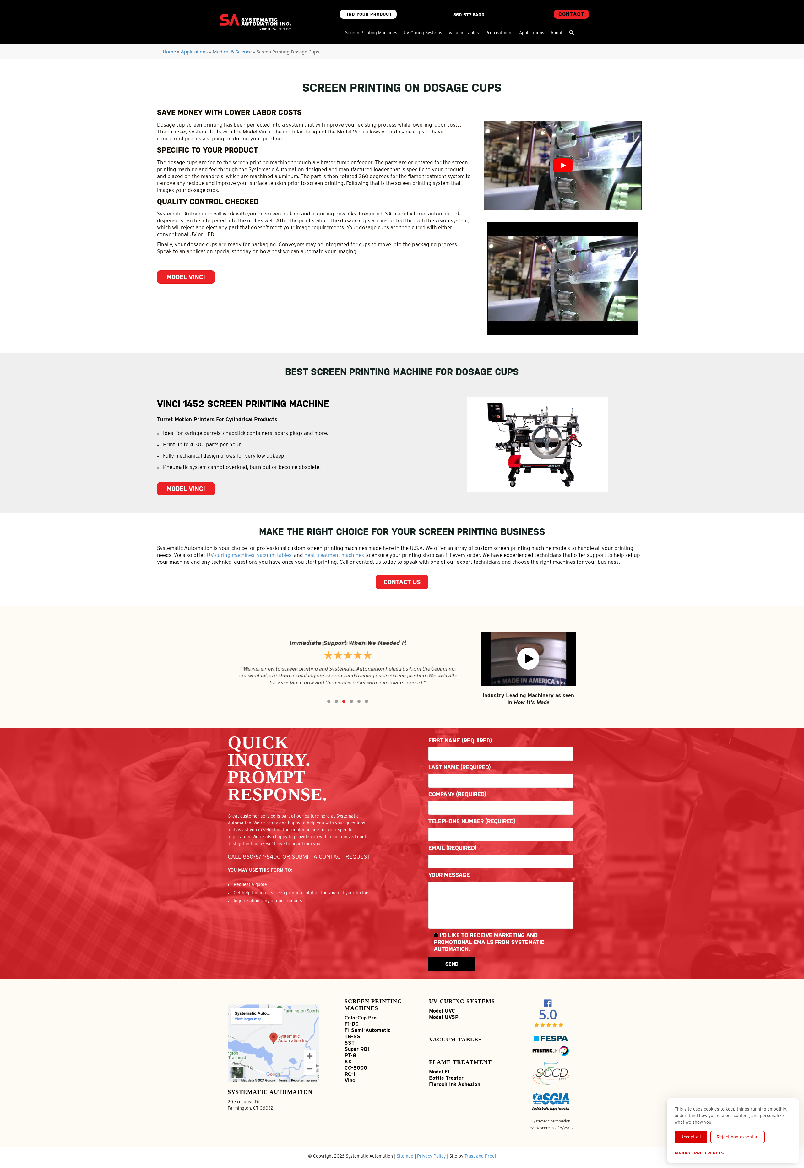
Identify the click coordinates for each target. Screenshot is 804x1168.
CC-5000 (356, 1068)
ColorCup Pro (361, 1018)
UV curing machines (230, 555)
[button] (572, 32)
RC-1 (350, 1074)
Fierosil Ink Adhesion (454, 1084)
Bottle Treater (446, 1078)
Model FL (440, 1072)
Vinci (351, 1081)
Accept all (691, 1136)
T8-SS (352, 1037)
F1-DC (352, 1024)
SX (348, 1062)
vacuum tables (274, 555)
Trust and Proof (480, 1156)
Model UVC (442, 1011)
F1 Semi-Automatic (368, 1030)
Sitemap (405, 1156)
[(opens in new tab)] (273, 1043)
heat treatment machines (334, 555)
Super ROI (357, 1049)
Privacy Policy (431, 1156)
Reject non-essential (737, 1136)
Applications (194, 51)
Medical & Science (232, 51)
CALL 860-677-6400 (254, 856)
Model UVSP (444, 1017)
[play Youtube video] (563, 165)
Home (169, 51)
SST (350, 1043)
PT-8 (350, 1055)
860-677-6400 (469, 14)
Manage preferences (699, 1153)
